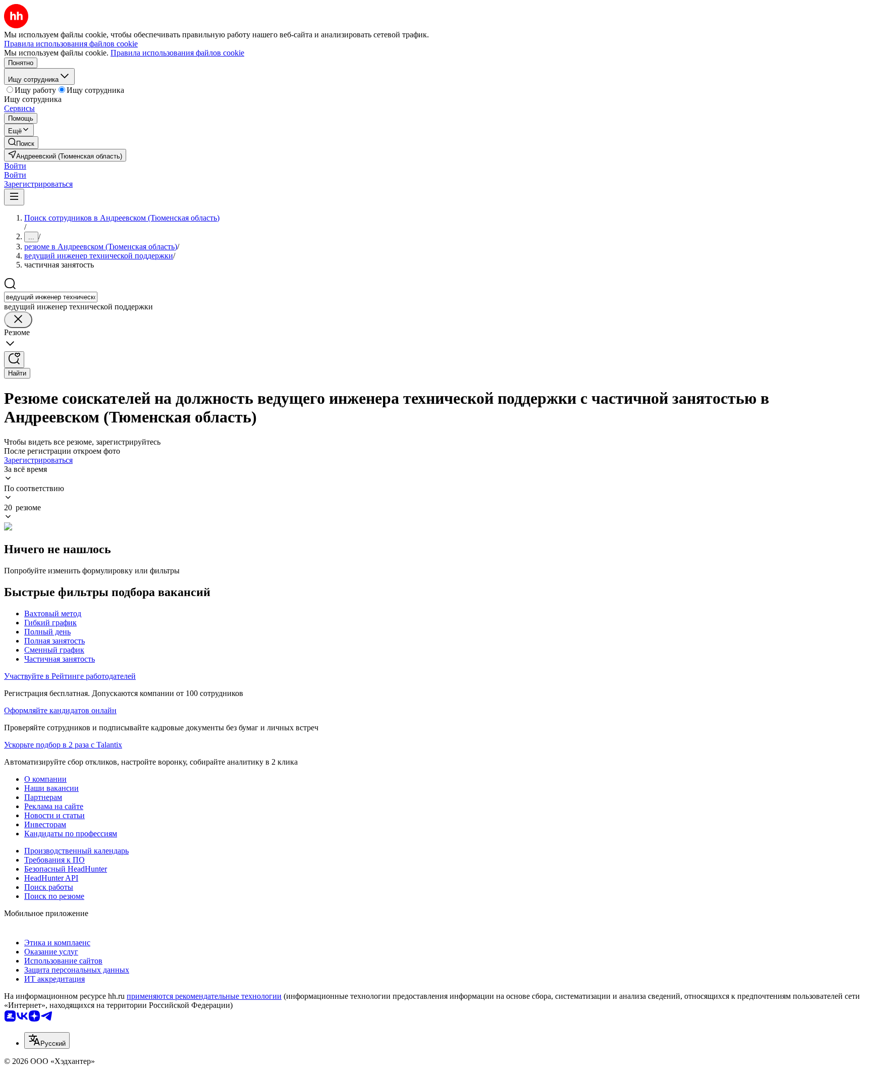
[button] (15, 166)
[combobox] (50, 297)
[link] (21, 142)
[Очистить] (18, 319)
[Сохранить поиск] (14, 359)
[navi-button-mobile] (14, 197)
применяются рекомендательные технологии (204, 996)
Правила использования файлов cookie (177, 52)
